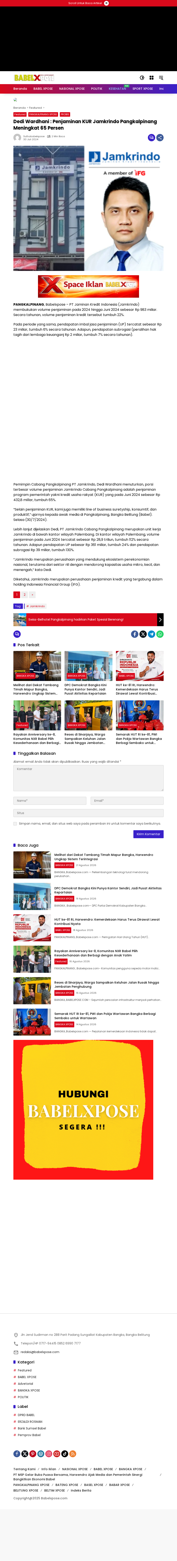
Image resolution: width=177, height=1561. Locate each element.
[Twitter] (143, 686)
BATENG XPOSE (66, 1536)
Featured (19, 166)
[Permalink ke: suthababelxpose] (18, 189)
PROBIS (65, 166)
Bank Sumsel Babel (32, 1480)
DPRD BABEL (26, 1467)
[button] (142, 77)
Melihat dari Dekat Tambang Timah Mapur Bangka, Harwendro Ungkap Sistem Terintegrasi (35, 741)
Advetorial (25, 1436)
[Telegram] (151, 686)
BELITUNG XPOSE (25, 1542)
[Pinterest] (32, 1505)
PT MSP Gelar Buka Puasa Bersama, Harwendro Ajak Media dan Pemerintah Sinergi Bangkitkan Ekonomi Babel (77, 1528)
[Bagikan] (160, 189)
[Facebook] (134, 686)
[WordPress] (40, 1505)
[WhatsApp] (160, 686)
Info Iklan (48, 1521)
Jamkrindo (37, 658)
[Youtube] (56, 1505)
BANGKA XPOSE (25, 727)
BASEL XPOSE (93, 1536)
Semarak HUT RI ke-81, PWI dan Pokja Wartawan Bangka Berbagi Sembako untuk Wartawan (139, 790)
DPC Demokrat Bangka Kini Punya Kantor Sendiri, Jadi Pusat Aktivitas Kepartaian (85, 741)
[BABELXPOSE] (34, 77)
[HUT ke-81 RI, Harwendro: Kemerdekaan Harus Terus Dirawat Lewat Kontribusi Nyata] (140, 718)
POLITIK (23, 1449)
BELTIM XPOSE (54, 1542)
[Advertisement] (88, 1266)
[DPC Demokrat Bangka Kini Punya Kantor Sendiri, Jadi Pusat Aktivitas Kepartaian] (88, 718)
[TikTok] (64, 1505)
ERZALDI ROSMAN (30, 1473)
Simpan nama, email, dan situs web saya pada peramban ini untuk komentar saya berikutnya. (90, 875)
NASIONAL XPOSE (75, 1521)
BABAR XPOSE (119, 1536)
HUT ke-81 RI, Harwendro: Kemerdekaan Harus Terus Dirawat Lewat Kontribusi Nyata (137, 741)
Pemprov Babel (29, 1487)
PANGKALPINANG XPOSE (43, 166)
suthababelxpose (33, 188)
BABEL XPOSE (126, 727)
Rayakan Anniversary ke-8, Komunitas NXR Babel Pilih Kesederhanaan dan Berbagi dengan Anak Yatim (36, 790)
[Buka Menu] (151, 77)
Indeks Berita (81, 1542)
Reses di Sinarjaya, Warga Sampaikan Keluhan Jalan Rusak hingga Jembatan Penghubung (85, 790)
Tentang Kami (24, 1521)
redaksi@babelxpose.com (40, 1404)
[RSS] (72, 1505)
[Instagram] (48, 1505)
